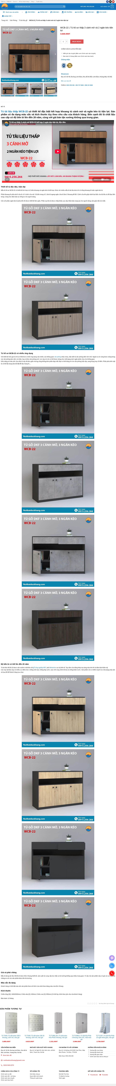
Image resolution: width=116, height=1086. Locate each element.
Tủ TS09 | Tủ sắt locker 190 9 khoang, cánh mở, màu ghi (10, 1036)
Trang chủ (4, 20)
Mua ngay (76, 41)
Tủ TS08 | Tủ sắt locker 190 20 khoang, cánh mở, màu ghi (34, 1036)
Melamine (53, 667)
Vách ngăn (102, 12)
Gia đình (80, 12)
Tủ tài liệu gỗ (23, 20)
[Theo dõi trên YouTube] (113, 1)
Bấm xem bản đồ (66, 81)
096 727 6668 (80, 85)
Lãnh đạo (56, 12)
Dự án (15, 1)
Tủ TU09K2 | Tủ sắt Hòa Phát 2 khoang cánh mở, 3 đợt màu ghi (81, 1037)
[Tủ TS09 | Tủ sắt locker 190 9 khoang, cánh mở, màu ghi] (11, 1023)
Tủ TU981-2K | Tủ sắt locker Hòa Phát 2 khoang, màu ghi (58, 1036)
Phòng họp (43, 12)
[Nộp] (64, 6)
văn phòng (57, 357)
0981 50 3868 (89, 85)
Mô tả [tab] (3, 106)
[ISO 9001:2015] (64, 66)
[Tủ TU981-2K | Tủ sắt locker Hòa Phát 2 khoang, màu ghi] (58, 1023)
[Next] (114, 1028)
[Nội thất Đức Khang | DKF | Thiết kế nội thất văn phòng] (6, 6)
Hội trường (68, 12)
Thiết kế (9, 1)
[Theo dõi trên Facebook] (107, 1)
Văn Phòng (31, 12)
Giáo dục (91, 12)
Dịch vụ (3, 1)
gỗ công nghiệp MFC (39, 667)
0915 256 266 (70, 85)
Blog (32, 1)
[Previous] (1, 1028)
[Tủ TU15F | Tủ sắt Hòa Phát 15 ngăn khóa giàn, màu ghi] (105, 1023)
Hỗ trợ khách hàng (24, 1)
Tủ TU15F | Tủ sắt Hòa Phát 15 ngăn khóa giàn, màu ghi (105, 1036)
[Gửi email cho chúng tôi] (110, 1)
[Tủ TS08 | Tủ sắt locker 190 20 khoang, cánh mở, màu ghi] (34, 1023)
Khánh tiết (8, 16)
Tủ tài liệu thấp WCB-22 (14, 111)
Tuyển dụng (39, 1)
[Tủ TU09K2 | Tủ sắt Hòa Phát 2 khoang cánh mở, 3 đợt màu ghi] (81, 1023)
